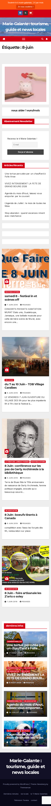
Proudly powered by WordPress (16, 784)
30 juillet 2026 (17, 712)
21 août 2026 (16, 653)
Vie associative (11, 510)
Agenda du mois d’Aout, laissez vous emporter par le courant (25, 708)
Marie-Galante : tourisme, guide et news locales (25, 766)
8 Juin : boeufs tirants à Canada (21, 516)
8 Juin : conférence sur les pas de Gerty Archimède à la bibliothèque (24, 469)
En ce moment (29, 668)
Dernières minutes (14, 641)
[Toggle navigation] (24, 39)
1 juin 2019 (12, 602)
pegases (26, 305)
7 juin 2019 (12, 305)
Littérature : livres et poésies (17, 461)
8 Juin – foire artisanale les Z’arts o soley (23, 594)
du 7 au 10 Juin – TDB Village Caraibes (24, 385)
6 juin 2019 (12, 393)
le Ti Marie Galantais (39, 794)
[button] (42, 39)
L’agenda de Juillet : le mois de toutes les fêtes (25, 736)
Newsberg (41, 784)
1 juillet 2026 (16, 742)
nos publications (12, 292)
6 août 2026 (15, 683)
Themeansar (25, 787)
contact (34, 800)
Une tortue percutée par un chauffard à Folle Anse (25, 648)
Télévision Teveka (21, 800)
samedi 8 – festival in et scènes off (21, 297)
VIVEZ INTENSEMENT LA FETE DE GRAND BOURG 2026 (25, 678)
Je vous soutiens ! (25, 7)
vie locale (9, 380)
